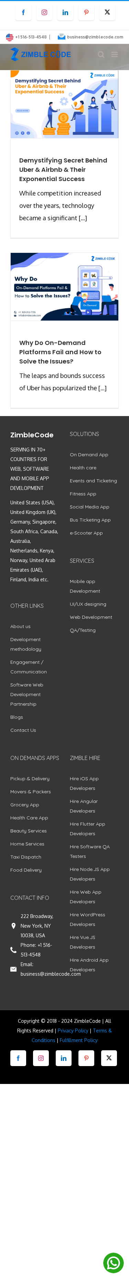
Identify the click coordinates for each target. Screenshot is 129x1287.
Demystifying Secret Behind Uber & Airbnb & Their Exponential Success (63, 169)
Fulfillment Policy (79, 1040)
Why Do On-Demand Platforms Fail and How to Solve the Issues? (60, 352)
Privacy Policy (73, 1030)
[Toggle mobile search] (101, 54)
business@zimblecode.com (95, 37)
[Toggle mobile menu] (115, 54)
